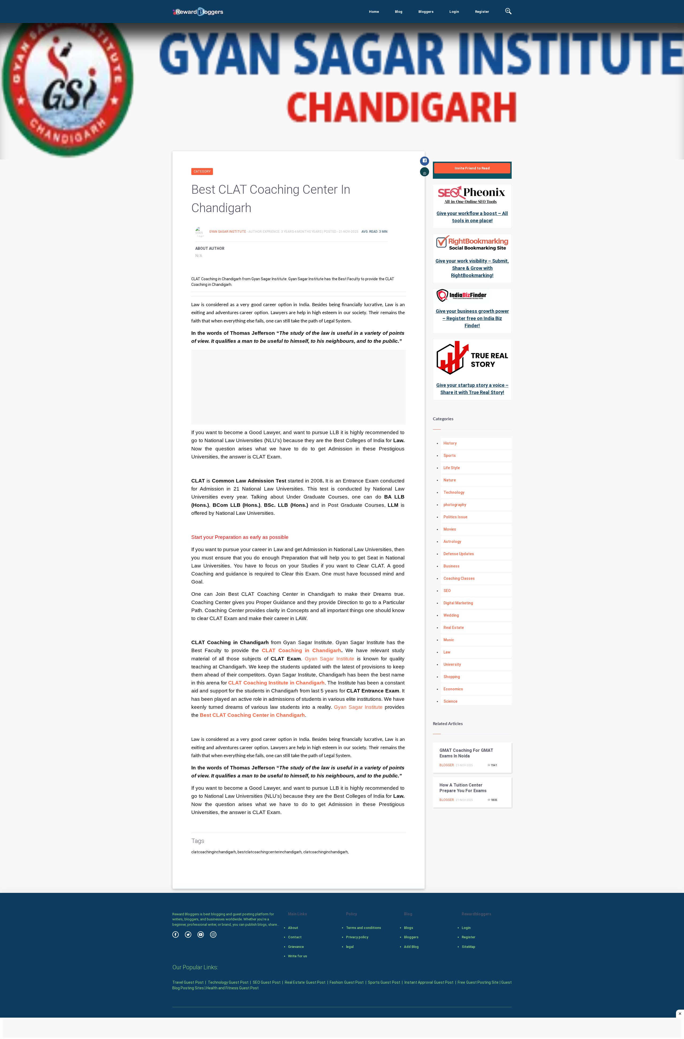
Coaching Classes (459, 578)
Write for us (297, 956)
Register (482, 12)
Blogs (408, 928)
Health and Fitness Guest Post (232, 988)
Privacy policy (357, 937)
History (450, 443)
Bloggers (425, 12)
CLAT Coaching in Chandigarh (301, 650)
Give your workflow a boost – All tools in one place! (472, 217)
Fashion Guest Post (347, 982)
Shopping (452, 677)
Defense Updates (459, 554)
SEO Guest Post (267, 982)
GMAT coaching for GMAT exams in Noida (466, 753)
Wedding (451, 615)
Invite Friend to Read (472, 168)
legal (349, 947)
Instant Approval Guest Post (429, 982)
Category (202, 171)
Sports (450, 455)
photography (455, 505)
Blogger (447, 765)
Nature (450, 480)
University (452, 664)
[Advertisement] (298, 387)
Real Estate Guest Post (305, 982)
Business (452, 566)
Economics (453, 689)
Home (374, 12)
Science (450, 701)
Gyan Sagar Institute (228, 232)
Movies (450, 529)
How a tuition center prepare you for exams (463, 788)
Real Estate (454, 627)
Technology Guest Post (228, 982)
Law (447, 652)
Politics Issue (455, 517)
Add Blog (411, 947)
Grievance (296, 947)
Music (449, 640)
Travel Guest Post (188, 982)
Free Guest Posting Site (478, 982)
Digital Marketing (458, 603)
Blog (398, 12)
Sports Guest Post (384, 982)
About (293, 928)
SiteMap (468, 947)
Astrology (452, 541)
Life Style (452, 468)
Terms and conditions (363, 928)
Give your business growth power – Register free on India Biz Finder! (472, 318)
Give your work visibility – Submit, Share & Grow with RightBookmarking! (472, 268)
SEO (447, 591)
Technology (454, 492)
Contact (295, 937)
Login (454, 12)
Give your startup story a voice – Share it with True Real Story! (472, 388)
